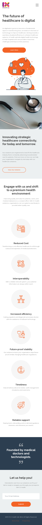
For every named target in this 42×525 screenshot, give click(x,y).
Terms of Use (15, 521)
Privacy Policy (26, 521)
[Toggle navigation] (37, 5)
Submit (21, 504)
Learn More (14, 50)
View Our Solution (14, 170)
